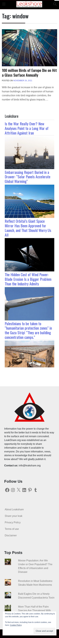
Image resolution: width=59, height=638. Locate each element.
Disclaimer (11, 535)
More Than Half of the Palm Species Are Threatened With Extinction (34, 610)
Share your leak (13, 516)
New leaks (11, 32)
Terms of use (12, 529)
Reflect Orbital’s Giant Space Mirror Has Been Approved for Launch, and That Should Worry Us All (28, 227)
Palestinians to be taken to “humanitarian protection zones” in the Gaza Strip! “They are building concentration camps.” (28, 330)
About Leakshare (14, 509)
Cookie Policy (16, 625)
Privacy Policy (13, 522)
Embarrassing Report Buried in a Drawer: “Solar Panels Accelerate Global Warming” (27, 176)
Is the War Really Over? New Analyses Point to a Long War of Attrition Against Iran (26, 128)
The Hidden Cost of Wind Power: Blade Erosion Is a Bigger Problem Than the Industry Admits (28, 279)
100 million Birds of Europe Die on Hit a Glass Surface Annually (29, 72)
